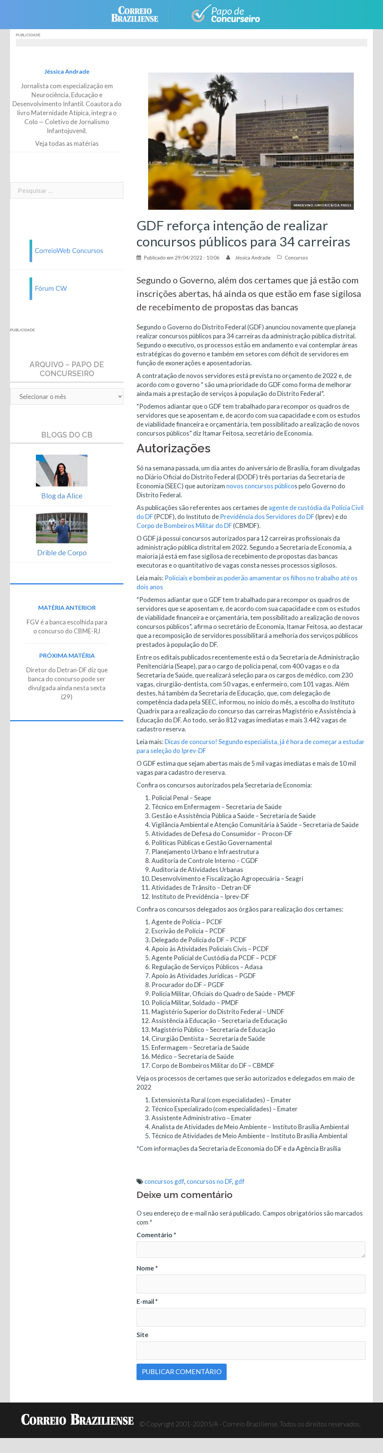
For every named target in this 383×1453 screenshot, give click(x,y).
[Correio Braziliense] (140, 14)
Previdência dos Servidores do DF (267, 516)
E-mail (147, 1301)
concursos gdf (164, 1181)
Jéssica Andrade (252, 258)
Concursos (296, 258)
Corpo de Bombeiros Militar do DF (184, 525)
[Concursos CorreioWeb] (67, 250)
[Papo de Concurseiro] (221, 14)
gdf (240, 1181)
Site (142, 1335)
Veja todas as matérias (67, 143)
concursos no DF (209, 1181)
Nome (147, 1268)
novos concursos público (260, 486)
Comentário (156, 1235)
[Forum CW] (67, 288)
